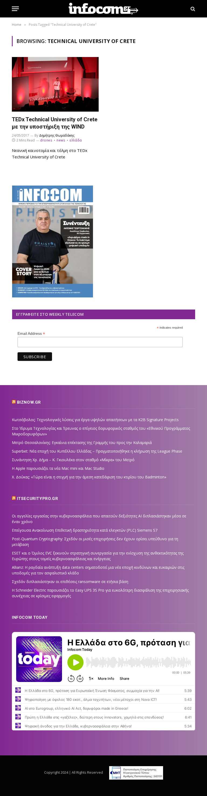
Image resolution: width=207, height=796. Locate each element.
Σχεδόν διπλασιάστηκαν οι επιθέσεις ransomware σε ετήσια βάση (70, 581)
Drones (46, 140)
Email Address (31, 333)
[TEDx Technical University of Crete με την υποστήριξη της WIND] (55, 84)
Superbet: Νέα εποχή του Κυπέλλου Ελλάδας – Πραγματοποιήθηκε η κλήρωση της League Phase (97, 451)
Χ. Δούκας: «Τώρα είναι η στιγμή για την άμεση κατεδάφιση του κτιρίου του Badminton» (89, 476)
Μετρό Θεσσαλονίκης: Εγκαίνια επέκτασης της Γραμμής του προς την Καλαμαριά (82, 442)
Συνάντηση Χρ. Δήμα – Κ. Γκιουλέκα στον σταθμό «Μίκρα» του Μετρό (73, 459)
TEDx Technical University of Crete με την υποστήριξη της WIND (54, 123)
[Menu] (15, 9)
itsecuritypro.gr (37, 498)
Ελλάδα (76, 140)
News (61, 140)
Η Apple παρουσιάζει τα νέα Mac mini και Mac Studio (58, 468)
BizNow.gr (29, 402)
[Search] (192, 9)
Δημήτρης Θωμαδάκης (56, 135)
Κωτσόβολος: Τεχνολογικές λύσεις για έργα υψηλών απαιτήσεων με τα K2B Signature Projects (95, 419)
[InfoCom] (103, 8)
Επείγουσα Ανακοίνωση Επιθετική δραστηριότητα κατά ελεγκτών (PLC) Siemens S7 (84, 530)
